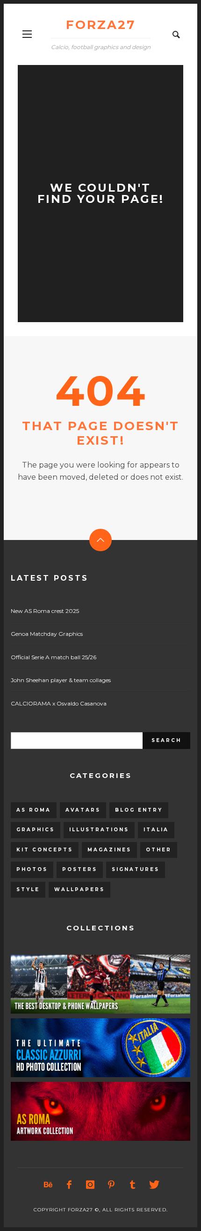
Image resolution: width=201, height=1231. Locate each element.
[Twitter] (153, 1184)
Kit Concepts (44, 850)
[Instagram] (90, 1184)
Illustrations (99, 830)
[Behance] (48, 1184)
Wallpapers (79, 889)
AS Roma (33, 810)
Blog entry (139, 810)
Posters (79, 869)
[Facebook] (69, 1184)
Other (159, 850)
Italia (156, 830)
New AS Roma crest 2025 (45, 610)
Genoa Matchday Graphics (47, 633)
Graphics (35, 830)
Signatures (135, 869)
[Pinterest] (111, 1184)
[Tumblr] (132, 1184)
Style (28, 889)
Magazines (109, 850)
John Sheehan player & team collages (61, 680)
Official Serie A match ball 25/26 (53, 657)
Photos (32, 869)
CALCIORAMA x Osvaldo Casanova (59, 703)
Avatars (82, 810)
